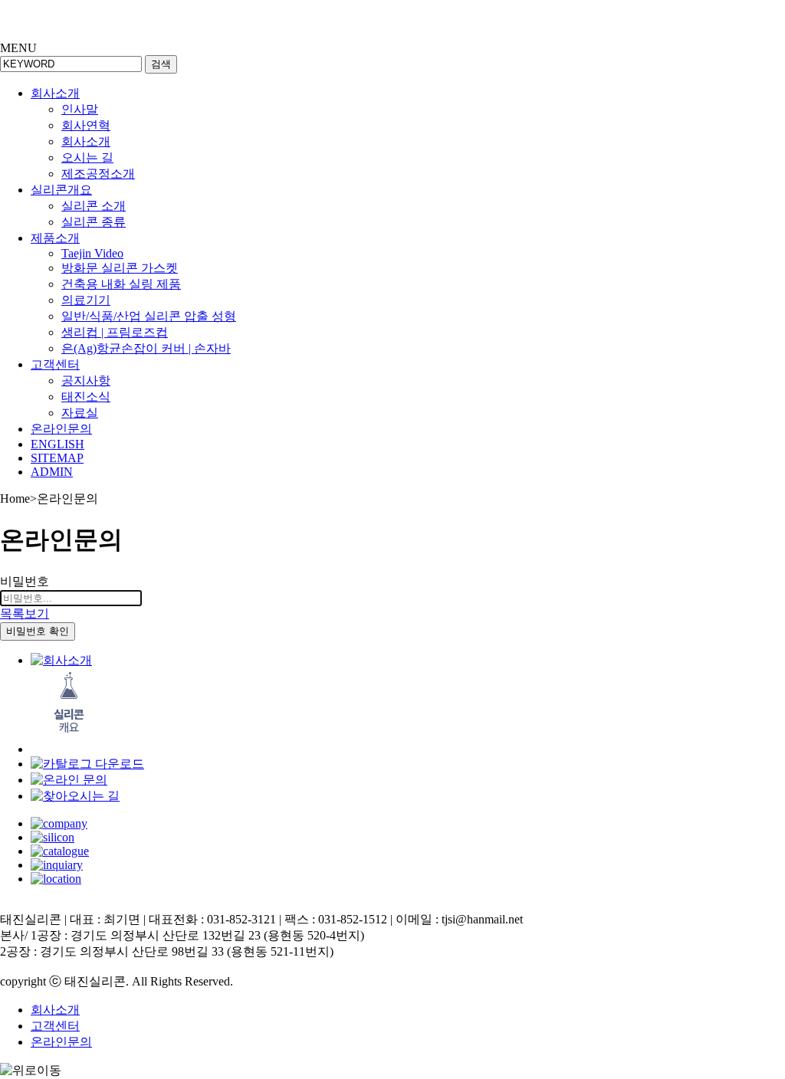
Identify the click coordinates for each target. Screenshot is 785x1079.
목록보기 (24, 613)
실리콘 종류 (93, 221)
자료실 (79, 412)
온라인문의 (61, 428)
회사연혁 (85, 125)
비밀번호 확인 (37, 631)
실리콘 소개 (93, 205)
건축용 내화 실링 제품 (121, 283)
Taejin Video (92, 253)
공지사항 (85, 380)
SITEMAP (57, 457)
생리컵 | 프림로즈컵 (114, 332)
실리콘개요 (61, 189)
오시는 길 (87, 157)
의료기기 (85, 300)
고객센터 (55, 364)
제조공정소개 (98, 173)
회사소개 (55, 93)
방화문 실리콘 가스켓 (119, 267)
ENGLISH (57, 444)
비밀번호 (24, 581)
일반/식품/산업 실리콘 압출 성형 (148, 316)
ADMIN (52, 471)
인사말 (79, 109)
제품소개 (55, 237)
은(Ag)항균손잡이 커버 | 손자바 (146, 348)
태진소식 (85, 396)
